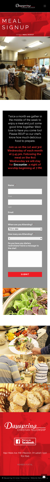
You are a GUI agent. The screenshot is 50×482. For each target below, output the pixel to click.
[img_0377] (25, 397)
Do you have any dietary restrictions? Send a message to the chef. (23, 245)
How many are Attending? (21, 234)
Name (12, 185)
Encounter (20, 164)
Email (10, 212)
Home (18, 34)
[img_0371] (25, 368)
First (10, 196)
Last (10, 207)
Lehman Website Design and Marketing (25, 480)
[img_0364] (25, 340)
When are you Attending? (21, 225)
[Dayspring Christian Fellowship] (25, 6)
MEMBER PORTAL (25, 465)
